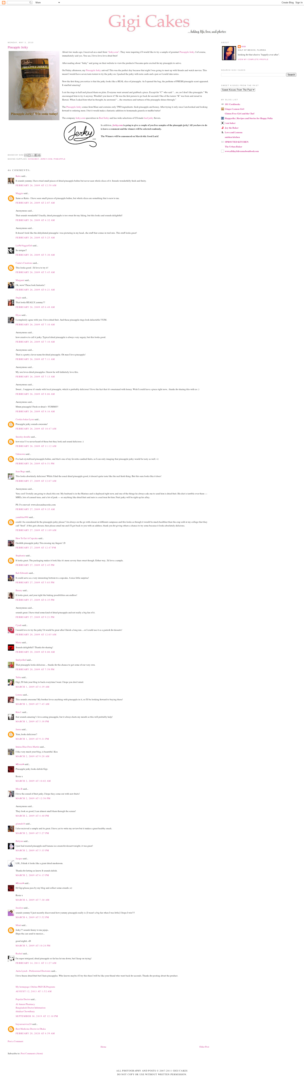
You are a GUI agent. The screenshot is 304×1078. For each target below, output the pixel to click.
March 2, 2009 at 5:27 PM (32, 833)
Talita (18, 677)
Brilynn (19, 841)
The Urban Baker (233, 146)
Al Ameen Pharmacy (25, 1004)
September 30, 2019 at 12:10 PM (37, 1016)
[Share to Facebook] (36, 155)
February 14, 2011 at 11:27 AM (36, 963)
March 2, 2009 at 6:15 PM (32, 875)
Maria (18, 642)
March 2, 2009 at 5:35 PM (32, 850)
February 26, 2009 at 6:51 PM (35, 463)
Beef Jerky (104, 117)
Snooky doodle (23, 436)
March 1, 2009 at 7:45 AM (32, 704)
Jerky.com (80, 117)
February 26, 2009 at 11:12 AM (36, 446)
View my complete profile (253, 59)
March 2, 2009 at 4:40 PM (32, 815)
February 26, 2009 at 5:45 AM (35, 272)
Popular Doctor (23, 999)
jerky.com (46, 159)
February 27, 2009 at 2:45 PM (35, 565)
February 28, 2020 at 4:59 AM (35, 1033)
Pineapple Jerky (186, 51)
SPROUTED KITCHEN (236, 141)
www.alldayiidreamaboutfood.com (242, 151)
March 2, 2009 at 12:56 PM (33, 798)
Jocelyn (19, 907)
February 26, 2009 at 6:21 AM (35, 289)
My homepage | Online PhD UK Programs (35, 986)
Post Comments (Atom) (32, 1053)
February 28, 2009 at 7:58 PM (35, 669)
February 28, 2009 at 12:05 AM (36, 634)
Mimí (18, 925)
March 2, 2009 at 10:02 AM (33, 780)
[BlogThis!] (29, 155)
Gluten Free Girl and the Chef (239, 113)
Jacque (19, 858)
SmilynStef (21, 659)
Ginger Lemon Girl (234, 108)
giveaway (33, 159)
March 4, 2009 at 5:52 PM (32, 917)
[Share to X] (32, 155)
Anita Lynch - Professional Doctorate (33, 970)
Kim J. (19, 712)
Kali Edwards (22, 572)
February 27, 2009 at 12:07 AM (36, 480)
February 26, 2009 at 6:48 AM (35, 307)
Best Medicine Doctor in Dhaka (31, 1028)
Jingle (18, 297)
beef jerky (148, 117)
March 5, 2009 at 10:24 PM (33, 945)
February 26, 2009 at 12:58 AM (36, 185)
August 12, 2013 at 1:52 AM (34, 991)
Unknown (20, 454)
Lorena (19, 694)
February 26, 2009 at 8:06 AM (35, 394)
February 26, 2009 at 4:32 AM (35, 220)
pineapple (59, 159)
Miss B (19, 788)
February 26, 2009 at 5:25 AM (35, 237)
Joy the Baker (232, 127)
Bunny (19, 590)
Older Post (204, 1046)
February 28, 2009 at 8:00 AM (35, 651)
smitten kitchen (232, 137)
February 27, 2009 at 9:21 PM (35, 617)
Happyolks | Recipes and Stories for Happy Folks (249, 118)
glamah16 (20, 823)
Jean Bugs (20, 471)
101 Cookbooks (232, 104)
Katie (18, 176)
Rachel (19, 953)
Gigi (243, 47)
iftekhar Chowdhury (25, 1011)
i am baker (230, 123)
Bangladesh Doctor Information (31, 1007)
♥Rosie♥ (20, 764)
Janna (18, 729)
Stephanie (20, 555)
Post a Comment (15, 1041)
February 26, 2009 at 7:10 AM (35, 324)
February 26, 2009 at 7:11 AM (35, 359)
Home (103, 1046)
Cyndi (19, 625)
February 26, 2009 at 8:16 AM (35, 411)
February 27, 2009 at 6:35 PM (35, 599)
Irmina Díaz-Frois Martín (27, 746)
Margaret (20, 280)
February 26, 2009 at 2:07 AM (35, 202)
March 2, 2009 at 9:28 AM (32, 756)
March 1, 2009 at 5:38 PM (32, 721)
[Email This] (26, 155)
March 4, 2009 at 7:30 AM (32, 899)
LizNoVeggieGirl (24, 245)
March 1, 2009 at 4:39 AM (32, 686)
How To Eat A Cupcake (27, 538)
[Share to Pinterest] (39, 155)
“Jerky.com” (113, 51)
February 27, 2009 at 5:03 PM (35, 582)
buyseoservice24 (24, 1024)
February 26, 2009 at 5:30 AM (35, 254)
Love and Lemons (233, 132)
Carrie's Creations (24, 262)
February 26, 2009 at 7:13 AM (35, 376)
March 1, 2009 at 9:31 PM (32, 738)
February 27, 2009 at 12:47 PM (36, 547)
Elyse (18, 315)
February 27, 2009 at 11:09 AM (36, 530)
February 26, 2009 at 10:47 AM (36, 428)
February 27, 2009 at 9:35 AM (35, 509)
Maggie (19, 193)
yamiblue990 (22, 517)
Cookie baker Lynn (25, 419)
